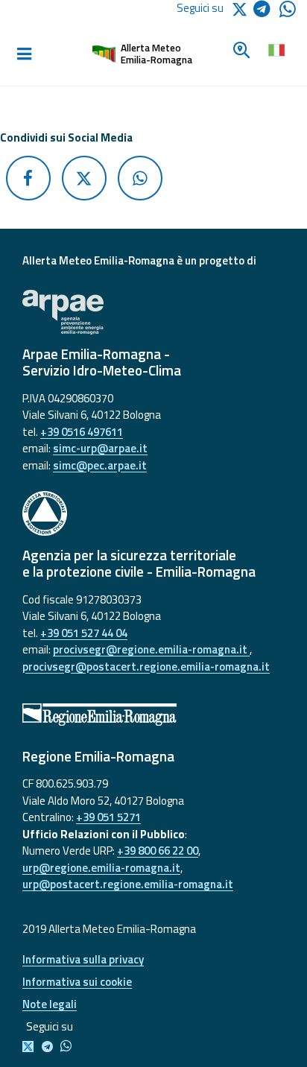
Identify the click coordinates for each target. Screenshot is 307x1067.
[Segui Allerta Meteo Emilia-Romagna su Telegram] (266, 11)
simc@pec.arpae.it (100, 465)
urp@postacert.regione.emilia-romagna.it (127, 884)
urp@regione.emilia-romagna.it (101, 867)
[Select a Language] (276, 48)
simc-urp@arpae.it (100, 448)
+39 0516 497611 (81, 431)
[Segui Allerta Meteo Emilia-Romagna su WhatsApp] (287, 13)
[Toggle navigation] (24, 54)
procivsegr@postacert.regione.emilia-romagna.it (146, 666)
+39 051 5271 (108, 817)
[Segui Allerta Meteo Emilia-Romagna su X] (30, 1047)
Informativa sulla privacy (83, 959)
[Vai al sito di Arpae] (153, 312)
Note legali (49, 1004)
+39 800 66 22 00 (157, 850)
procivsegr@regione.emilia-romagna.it (151, 649)
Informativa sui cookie (77, 981)
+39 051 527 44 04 (83, 633)
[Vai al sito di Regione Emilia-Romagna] (153, 714)
